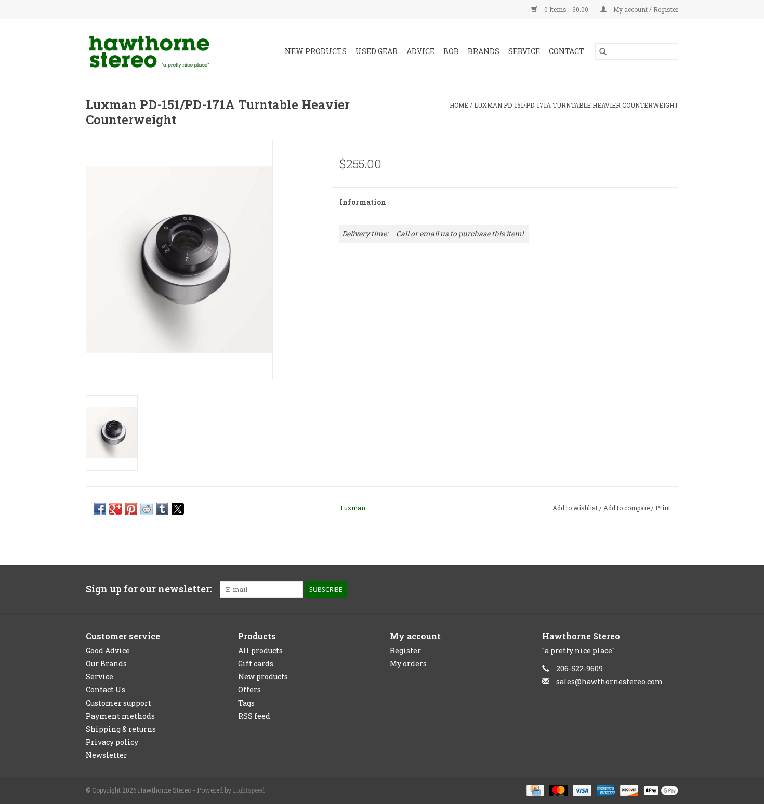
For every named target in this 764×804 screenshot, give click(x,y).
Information (362, 202)
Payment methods (120, 716)
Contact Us (105, 689)
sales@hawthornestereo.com (609, 682)
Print (662, 508)
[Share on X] (178, 509)
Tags (246, 703)
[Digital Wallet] (659, 790)
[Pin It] (131, 509)
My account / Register (645, 9)
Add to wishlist (575, 508)
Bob (451, 51)
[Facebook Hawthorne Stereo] (651, 589)
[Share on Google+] (115, 509)
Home (459, 105)
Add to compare (627, 508)
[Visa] (580, 790)
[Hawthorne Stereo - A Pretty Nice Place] (158, 51)
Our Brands (106, 663)
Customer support (118, 703)
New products (263, 676)
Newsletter (106, 755)
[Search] (603, 51)
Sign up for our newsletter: (149, 589)
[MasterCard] (557, 790)
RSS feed (254, 716)
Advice (420, 51)
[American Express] (604, 790)
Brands (483, 51)
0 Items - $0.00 (566, 9)
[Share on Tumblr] (162, 509)
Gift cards (255, 663)
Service (524, 51)
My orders (408, 663)
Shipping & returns (121, 729)
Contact (566, 51)
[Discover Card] (628, 790)
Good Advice (108, 650)
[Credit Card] (534, 790)
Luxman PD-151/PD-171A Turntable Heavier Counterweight (576, 105)
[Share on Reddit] (146, 509)
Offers (249, 689)
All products (260, 650)
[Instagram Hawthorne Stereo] (670, 589)
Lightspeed (249, 790)
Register (405, 650)
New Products (316, 51)
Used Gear (376, 51)
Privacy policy (112, 742)
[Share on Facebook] (100, 509)
